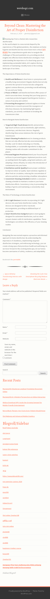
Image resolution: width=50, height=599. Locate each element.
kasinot (5, 460)
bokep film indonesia (10, 449)
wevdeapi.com (25, 8)
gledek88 (6, 532)
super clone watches (10, 455)
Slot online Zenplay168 (11, 515)
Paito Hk (5, 487)
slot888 (5, 537)
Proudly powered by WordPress (19, 591)
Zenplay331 (7, 559)
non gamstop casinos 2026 (12, 482)
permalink (16, 259)
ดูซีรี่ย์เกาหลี (7, 521)
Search (5, 370)
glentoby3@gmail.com (32, 33)
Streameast (7, 508)
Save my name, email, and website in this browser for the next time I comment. (10, 351)
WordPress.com (26, 594)
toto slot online (8, 526)
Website (6, 339)
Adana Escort (7, 503)
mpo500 (5, 492)
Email (5, 333)
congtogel (6, 439)
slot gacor (6, 433)
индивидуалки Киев (10, 444)
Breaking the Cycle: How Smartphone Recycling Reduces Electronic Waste (36, 276)
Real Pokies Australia (10, 428)
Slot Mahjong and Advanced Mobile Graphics (19, 416)
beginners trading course (12, 548)
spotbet (6, 498)
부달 (4, 471)
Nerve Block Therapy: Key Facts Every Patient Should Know (24, 411)
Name (5, 327)
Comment (7, 299)
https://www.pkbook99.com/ (13, 476)
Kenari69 (6, 554)
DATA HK (5, 465)
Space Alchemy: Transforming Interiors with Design (12, 276)
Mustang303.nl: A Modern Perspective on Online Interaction (24, 397)
